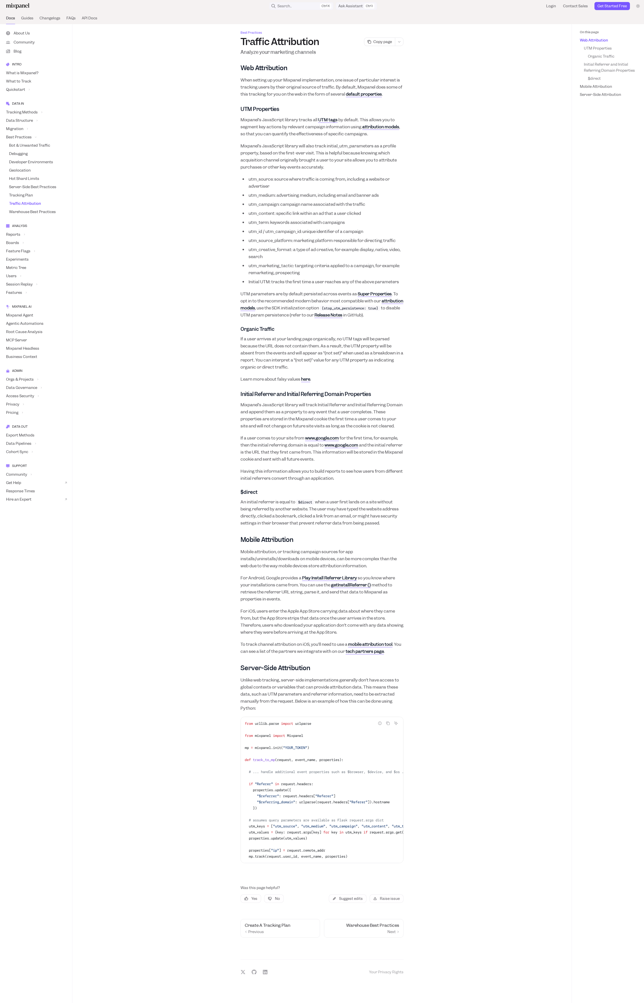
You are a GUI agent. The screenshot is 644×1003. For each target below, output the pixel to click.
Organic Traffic (601, 56)
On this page (589, 32)
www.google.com (322, 438)
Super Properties (375, 294)
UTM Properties (598, 48)
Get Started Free (612, 6)
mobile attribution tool (370, 644)
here (305, 379)
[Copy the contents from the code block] (388, 723)
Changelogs (49, 18)
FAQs (71, 18)
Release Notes (328, 315)
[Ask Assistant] (396, 723)
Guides (27, 18)
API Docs (89, 18)
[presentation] (322, 790)
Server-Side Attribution (600, 94)
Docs (10, 18)
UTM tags (328, 120)
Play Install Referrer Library (329, 578)
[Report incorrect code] (380, 723)
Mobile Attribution (596, 86)
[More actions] (399, 41)
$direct (594, 78)
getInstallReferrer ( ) (351, 585)
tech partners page (365, 651)
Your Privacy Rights (386, 972)
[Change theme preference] (638, 6)
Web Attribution (594, 40)
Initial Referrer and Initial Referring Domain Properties (609, 67)
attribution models (380, 127)
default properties (364, 94)
